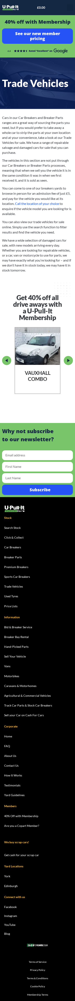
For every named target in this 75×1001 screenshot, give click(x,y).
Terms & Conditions (37, 978)
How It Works (13, 775)
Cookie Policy (37, 986)
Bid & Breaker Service (18, 627)
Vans (7, 666)
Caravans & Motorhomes (20, 686)
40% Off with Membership (21, 816)
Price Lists (11, 606)
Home (8, 736)
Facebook (10, 907)
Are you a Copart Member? (21, 825)
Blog (7, 933)
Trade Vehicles (13, 586)
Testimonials (12, 785)
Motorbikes (11, 676)
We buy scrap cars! (16, 842)
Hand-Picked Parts (16, 646)
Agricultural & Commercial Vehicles (27, 695)
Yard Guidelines (14, 795)
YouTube (9, 924)
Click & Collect (14, 537)
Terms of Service (37, 961)
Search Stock (12, 527)
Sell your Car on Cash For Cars (24, 715)
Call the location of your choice (37, 203)
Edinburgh (11, 886)
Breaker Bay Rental (16, 637)
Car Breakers (12, 547)
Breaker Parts (13, 557)
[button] (70, 7)
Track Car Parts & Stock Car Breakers (28, 705)
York (7, 876)
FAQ (7, 746)
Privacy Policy (37, 970)
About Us (10, 756)
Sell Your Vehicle (15, 656)
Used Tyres (11, 596)
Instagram (10, 916)
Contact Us (11, 765)
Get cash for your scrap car (21, 855)
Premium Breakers (16, 567)
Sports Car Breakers (17, 576)
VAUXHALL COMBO (37, 376)
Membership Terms (37, 994)
